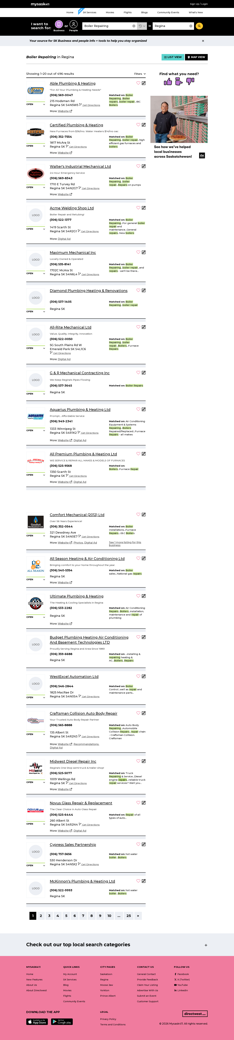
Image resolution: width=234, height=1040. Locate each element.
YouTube (182, 985)
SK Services (89, 12)
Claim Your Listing (147, 985)
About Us (31, 985)
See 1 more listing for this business (125, 544)
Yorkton (104, 990)
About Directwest (36, 990)
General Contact (146, 974)
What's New (196, 12)
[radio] (168, 82)
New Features (34, 979)
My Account (70, 974)
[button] (142, 26)
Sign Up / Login (199, 4)
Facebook (183, 974)
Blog (65, 985)
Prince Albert (108, 995)
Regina (104, 979)
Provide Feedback (147, 979)
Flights (128, 12)
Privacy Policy (108, 1019)
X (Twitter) (183, 979)
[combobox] (109, 26)
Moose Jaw (106, 985)
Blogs (144, 12)
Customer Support (147, 1001)
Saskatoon (106, 974)
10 (109, 916)
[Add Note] (144, 84)
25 (129, 916)
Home (69, 12)
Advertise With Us (147, 990)
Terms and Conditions (113, 1024)
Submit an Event (146, 995)
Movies (110, 12)
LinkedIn (182, 990)
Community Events (168, 12)
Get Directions (91, 105)
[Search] (199, 26)
